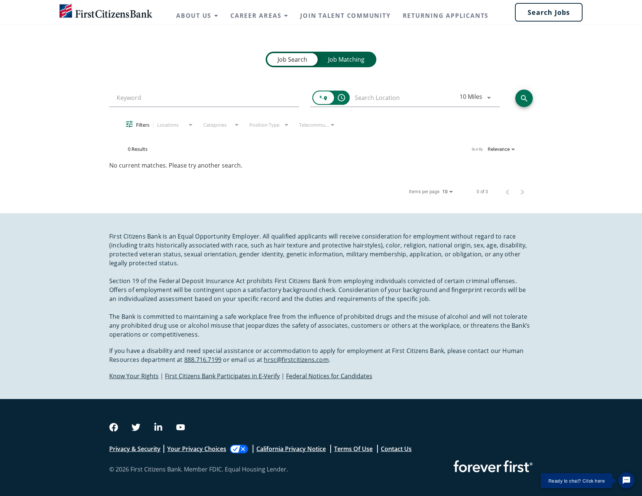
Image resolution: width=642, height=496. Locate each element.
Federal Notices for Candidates (329, 376)
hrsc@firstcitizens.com (296, 360)
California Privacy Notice (291, 449)
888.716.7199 (202, 360)
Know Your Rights (134, 376)
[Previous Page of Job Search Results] (507, 191)
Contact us (396, 449)
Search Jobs (549, 12)
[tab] (292, 59)
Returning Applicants (446, 16)
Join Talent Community (345, 16)
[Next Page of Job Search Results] (522, 191)
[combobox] (204, 98)
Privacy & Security (134, 449)
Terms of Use (353, 449)
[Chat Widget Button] (626, 480)
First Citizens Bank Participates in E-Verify (222, 376)
